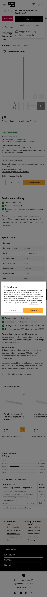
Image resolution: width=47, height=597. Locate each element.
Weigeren (14, 310)
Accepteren (33, 310)
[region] (23, 298)
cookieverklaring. (34, 304)
